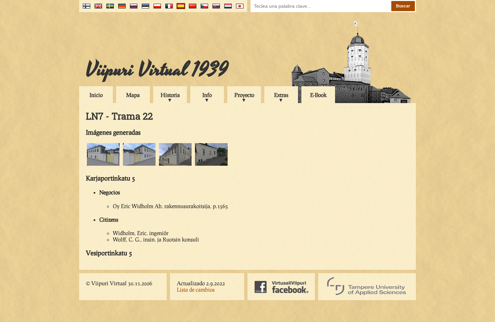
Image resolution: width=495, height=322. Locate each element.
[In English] (97, 8)
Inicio (96, 95)
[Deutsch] (120, 8)
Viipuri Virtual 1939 (157, 70)
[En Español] (179, 8)
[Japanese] (238, 8)
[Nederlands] (226, 8)
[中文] (191, 8)
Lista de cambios (195, 289)
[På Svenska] (108, 8)
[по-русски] (132, 8)
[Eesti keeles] (144, 8)
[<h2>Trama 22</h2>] (103, 164)
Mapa (133, 95)
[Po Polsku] (156, 8)
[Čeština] (203, 8)
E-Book (318, 95)
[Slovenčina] (215, 8)
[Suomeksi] (85, 8)
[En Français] (167, 8)
